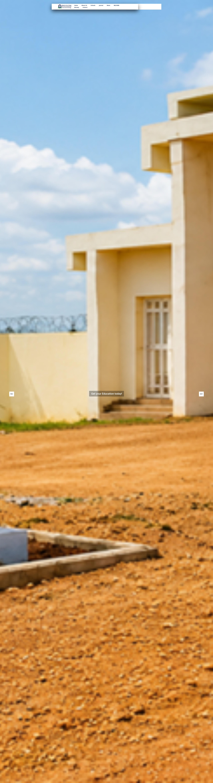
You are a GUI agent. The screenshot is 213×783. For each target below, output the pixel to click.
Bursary (76, 7)
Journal (101, 5)
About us (84, 5)
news (108, 5)
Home (76, 5)
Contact (85, 7)
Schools (93, 5)
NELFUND (116, 5)
